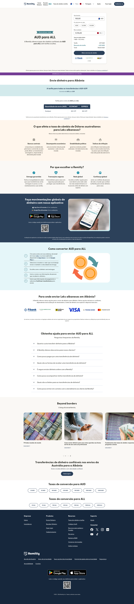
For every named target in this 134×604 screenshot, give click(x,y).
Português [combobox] (88, 4)
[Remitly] (29, 4)
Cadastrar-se (119, 4)
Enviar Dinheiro (39, 3)
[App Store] (54, 216)
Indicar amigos (73, 546)
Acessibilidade (28, 563)
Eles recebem (77, 30)
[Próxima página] (70, 456)
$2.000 (84, 25)
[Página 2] (67, 456)
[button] (72, 4)
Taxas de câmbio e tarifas (60, 4)
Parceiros (71, 534)
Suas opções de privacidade (63, 559)
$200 (76, 25)
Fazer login (108, 4)
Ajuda (99, 4)
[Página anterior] (63, 456)
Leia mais (27, 446)
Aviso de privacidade (44, 559)
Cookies (38, 563)
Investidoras (28, 524)
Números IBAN (72, 538)
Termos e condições (102, 70)
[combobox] (101, 33)
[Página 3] (69, 456)
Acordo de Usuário (30, 559)
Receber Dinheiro (47, 3)
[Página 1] (65, 456)
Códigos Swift (72, 524)
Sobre (26, 520)
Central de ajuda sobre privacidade (85, 559)
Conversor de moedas (75, 542)
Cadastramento (51, 532)
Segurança (102, 559)
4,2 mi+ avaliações (45, 208)
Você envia (77, 15)
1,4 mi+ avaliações (46, 210)
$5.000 (91, 25)
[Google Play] (37, 216)
